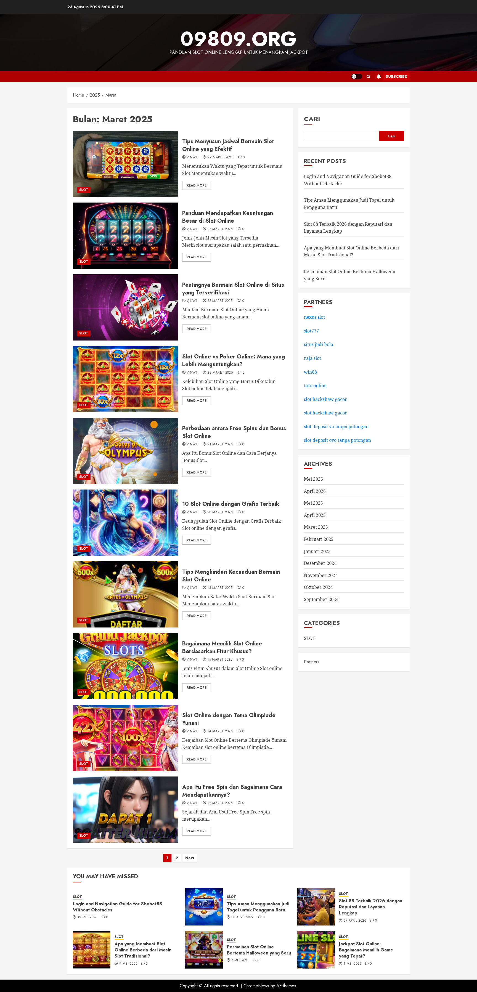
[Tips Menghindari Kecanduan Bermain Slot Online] (125, 594)
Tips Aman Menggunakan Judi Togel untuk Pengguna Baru (258, 907)
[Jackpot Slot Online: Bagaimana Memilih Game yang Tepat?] (316, 950)
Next (189, 858)
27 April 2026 (355, 921)
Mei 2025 (313, 503)
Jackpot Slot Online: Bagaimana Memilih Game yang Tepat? (366, 950)
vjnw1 (192, 157)
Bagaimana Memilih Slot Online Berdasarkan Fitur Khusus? (222, 647)
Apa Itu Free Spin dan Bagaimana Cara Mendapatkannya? (232, 791)
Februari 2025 (318, 539)
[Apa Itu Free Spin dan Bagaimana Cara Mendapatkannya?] (125, 809)
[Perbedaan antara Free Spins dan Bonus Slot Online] (125, 451)
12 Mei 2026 (88, 917)
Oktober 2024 (318, 587)
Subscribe (396, 76)
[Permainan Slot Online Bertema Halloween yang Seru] (204, 950)
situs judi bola (318, 345)
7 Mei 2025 (240, 960)
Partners (311, 662)
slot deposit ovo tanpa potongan (338, 440)
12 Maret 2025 (219, 803)
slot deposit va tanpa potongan (337, 427)
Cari (312, 119)
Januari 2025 (317, 551)
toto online (315, 385)
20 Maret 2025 (219, 512)
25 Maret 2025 (219, 301)
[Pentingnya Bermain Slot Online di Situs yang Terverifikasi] (125, 307)
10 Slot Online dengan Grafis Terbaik (230, 504)
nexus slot (314, 317)
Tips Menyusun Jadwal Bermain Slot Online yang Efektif (228, 145)
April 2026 (315, 491)
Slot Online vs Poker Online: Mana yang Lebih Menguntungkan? (233, 360)
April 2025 (315, 515)
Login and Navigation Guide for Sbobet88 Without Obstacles (117, 907)
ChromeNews (256, 986)
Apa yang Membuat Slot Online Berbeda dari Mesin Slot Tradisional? (143, 950)
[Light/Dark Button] (356, 76)
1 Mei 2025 (352, 964)
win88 (310, 372)
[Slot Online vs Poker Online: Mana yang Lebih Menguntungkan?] (125, 379)
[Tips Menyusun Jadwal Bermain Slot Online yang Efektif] (125, 164)
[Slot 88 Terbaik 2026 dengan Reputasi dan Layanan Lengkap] (316, 906)
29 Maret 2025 (220, 157)
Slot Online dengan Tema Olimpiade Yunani (228, 719)
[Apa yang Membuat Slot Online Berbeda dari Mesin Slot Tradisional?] (91, 950)
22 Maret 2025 (220, 373)
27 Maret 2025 (219, 229)
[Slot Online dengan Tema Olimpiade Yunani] (125, 738)
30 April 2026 (242, 917)
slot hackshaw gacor (326, 399)
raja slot (312, 358)
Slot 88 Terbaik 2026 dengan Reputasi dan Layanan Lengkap (370, 907)
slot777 (311, 331)
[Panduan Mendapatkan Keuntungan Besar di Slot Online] (125, 236)
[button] (368, 76)
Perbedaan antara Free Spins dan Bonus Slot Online (234, 432)
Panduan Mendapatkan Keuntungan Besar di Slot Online (227, 217)
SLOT (83, 189)
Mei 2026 (313, 479)
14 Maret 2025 (219, 731)
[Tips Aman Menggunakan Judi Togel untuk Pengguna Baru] (204, 906)
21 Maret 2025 (219, 444)
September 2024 (321, 599)
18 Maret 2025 (219, 588)
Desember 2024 (320, 563)
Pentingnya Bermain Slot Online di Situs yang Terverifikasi (233, 289)
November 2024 (321, 575)
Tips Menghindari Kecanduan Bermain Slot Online (231, 576)
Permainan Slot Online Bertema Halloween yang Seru (259, 950)
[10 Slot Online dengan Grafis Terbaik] (125, 523)
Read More (196, 185)
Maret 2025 (316, 527)
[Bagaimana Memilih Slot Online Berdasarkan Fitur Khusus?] (125, 666)
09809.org (238, 39)
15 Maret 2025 (219, 660)
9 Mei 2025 (128, 964)
